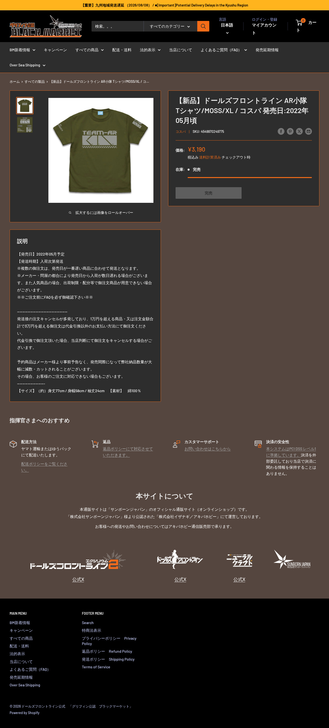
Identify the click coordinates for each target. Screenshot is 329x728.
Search (88, 622)
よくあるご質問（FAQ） (221, 49)
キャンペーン (55, 49)
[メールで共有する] (308, 131)
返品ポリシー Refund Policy (107, 651)
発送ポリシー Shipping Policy (108, 659)
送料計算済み (210, 157)
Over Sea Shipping (25, 65)
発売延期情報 (267, 49)
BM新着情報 (20, 49)
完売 (208, 192)
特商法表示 (91, 630)
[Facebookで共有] (281, 131)
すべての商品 (87, 49)
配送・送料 (122, 49)
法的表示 (147, 49)
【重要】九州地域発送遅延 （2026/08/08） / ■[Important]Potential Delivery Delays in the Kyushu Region (164, 5)
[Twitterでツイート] (299, 131)
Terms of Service (96, 666)
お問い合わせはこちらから (207, 448)
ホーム (15, 81)
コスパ (181, 131)
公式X (78, 579)
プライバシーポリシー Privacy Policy (109, 641)
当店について (180, 49)
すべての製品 (35, 81)
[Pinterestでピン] (290, 131)
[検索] (203, 26)
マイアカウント (264, 28)
